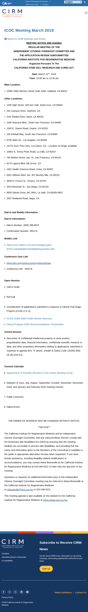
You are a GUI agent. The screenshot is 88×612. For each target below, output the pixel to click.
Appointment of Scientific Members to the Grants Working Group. (40, 373)
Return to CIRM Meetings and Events (26, 39)
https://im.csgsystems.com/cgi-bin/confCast (29, 263)
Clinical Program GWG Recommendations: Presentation (35, 324)
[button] (84, 2)
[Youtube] (27, 592)
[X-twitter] (9, 592)
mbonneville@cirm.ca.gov (20, 489)
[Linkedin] (21, 592)
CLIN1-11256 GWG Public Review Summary (29, 318)
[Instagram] (15, 592)
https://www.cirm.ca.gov (55, 500)
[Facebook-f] (3, 592)
